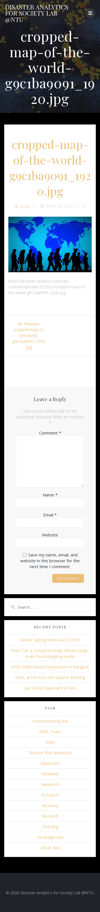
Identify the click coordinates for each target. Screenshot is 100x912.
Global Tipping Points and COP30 (50, 640)
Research (50, 816)
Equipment (50, 763)
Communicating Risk (50, 721)
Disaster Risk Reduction (50, 752)
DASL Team (50, 731)
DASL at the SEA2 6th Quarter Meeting (50, 677)
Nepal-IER (50, 784)
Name (50, 495)
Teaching (50, 826)
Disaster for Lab (36, 13)
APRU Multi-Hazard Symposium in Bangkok (50, 666)
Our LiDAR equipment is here (50, 688)
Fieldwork (50, 773)
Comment (50, 433)
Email (50, 515)
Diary (50, 742)
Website (50, 535)
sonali (24, 206)
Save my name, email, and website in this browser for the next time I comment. (50, 560)
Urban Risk (50, 847)
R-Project (50, 795)
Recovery (50, 805)
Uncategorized (50, 837)
